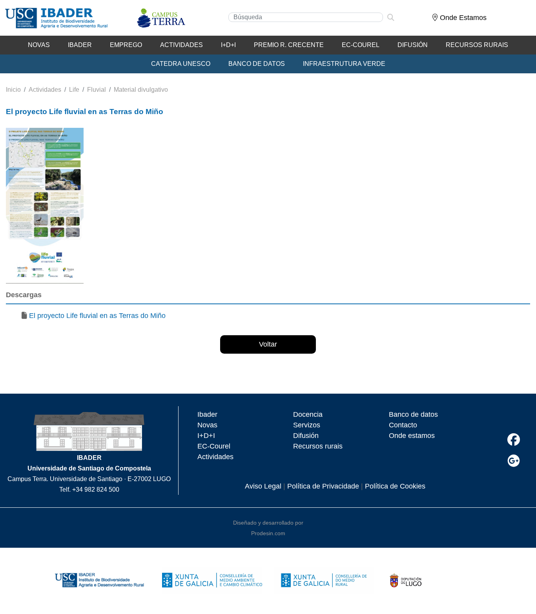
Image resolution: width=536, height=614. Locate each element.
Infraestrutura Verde (344, 63)
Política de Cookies (395, 486)
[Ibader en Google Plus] (513, 461)
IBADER (80, 45)
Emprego (126, 45)
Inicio (13, 89)
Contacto (403, 425)
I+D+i (228, 45)
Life (74, 89)
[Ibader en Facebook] (513, 439)
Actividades (181, 45)
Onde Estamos (462, 18)
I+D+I (206, 436)
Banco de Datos (256, 63)
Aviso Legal (263, 486)
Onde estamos (412, 436)
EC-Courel (360, 45)
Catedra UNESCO (180, 63)
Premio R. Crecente (289, 45)
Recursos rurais (318, 446)
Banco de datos (413, 414)
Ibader (207, 414)
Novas (39, 45)
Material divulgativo (141, 89)
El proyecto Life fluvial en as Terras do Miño (97, 316)
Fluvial (96, 89)
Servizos (306, 425)
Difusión (412, 45)
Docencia (308, 414)
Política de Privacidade (323, 486)
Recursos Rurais (477, 45)
